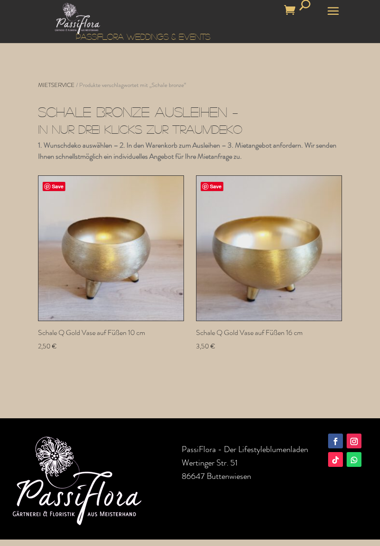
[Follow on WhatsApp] (354, 459)
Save (57, 186)
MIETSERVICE (56, 85)
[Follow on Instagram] (354, 441)
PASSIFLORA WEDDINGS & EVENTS (143, 36)
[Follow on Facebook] (335, 441)
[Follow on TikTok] (335, 459)
